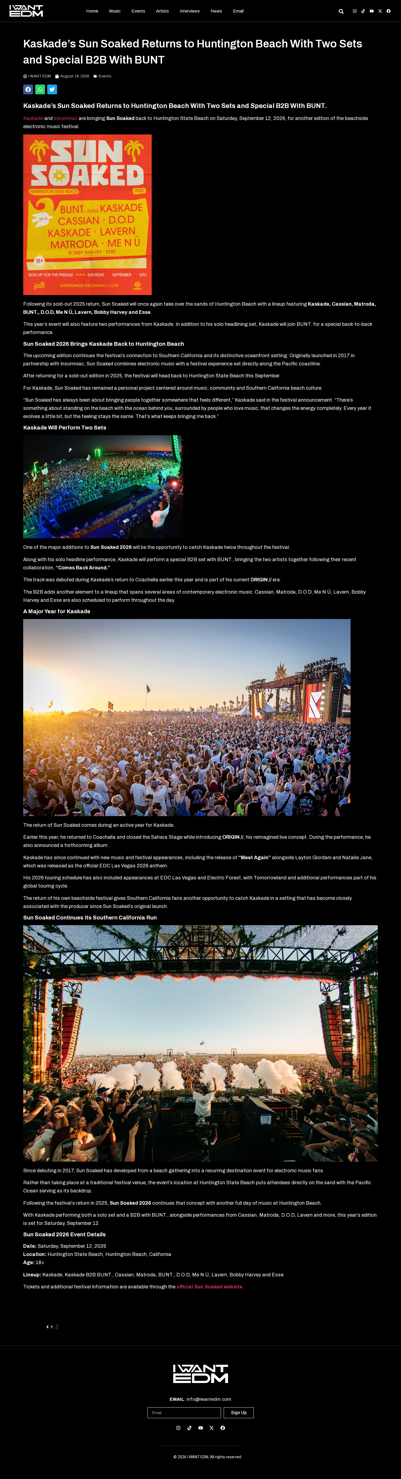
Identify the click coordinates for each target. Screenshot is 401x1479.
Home (92, 11)
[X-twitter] (380, 11)
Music (115, 11)
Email (238, 11)
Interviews (190, 11)
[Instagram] (355, 11)
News (216, 11)
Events (138, 11)
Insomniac (66, 118)
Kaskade (33, 118)
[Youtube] (372, 11)
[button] (28, 89)
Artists (162, 11)
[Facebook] (388, 11)
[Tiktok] (363, 11)
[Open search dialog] (341, 12)
